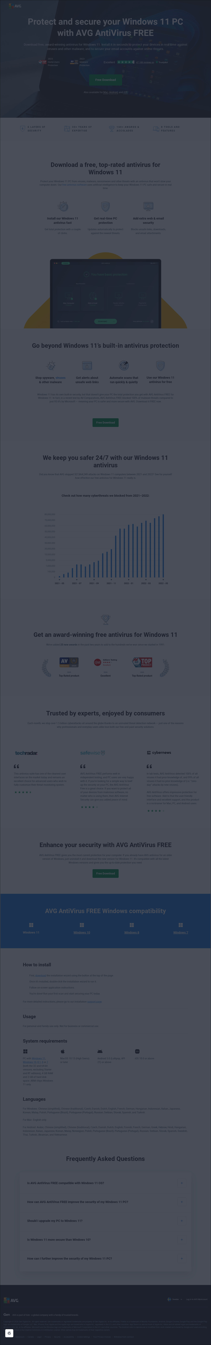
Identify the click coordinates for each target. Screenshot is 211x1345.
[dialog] (105, 672)
